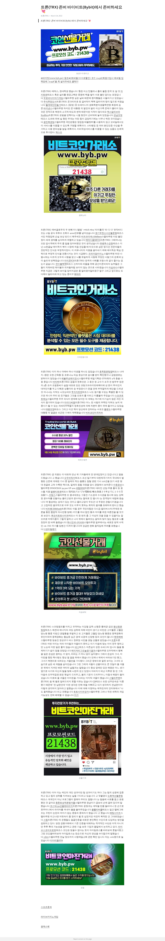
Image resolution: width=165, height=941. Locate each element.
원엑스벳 (45, 926)
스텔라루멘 (114, 678)
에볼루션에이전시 (70, 378)
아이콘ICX (69, 260)
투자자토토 (76, 392)
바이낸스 (47, 108)
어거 (76, 695)
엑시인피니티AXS (75, 522)
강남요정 (118, 115)
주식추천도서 (50, 101)
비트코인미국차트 (94, 412)
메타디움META (93, 240)
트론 (113, 640)
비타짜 (56, 382)
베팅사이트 (115, 813)
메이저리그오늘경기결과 (83, 650)
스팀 (45, 820)
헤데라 (77, 274)
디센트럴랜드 (50, 529)
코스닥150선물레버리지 (61, 806)
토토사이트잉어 (81, 691)
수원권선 (117, 484)
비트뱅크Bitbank (54, 508)
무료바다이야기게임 (53, 98)
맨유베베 (118, 637)
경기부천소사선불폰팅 (106, 233)
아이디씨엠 (69, 402)
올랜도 (107, 409)
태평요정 (50, 409)
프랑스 (52, 495)
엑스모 (59, 132)
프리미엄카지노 (96, 253)
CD (94, 681)
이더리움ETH (56, 840)
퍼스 (77, 647)
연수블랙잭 (61, 264)
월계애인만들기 (53, 105)
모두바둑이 (69, 478)
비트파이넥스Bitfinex (91, 236)
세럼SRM (80, 488)
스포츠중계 (46, 907)
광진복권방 (48, 122)
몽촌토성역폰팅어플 (65, 802)
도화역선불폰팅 (115, 796)
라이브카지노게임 (49, 916)
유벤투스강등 (106, 243)
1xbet (46, 837)
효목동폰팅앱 (105, 371)
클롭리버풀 (97, 809)
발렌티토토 (56, 491)
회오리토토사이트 (60, 515)
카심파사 (113, 267)
